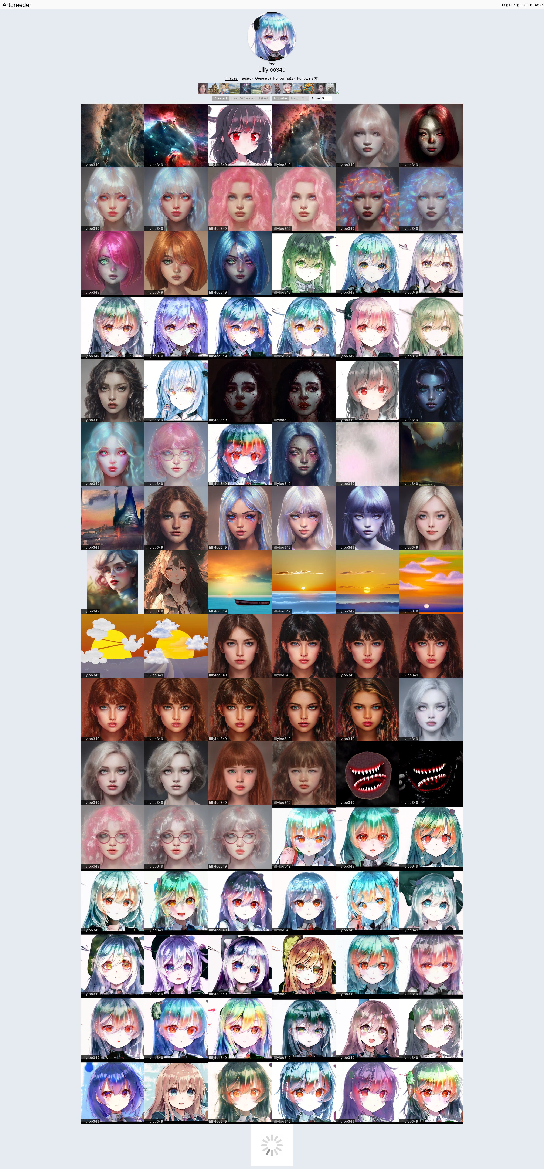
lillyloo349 (90, 165)
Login (506, 5)
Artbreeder (16, 4)
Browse (536, 5)
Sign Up (520, 5)
